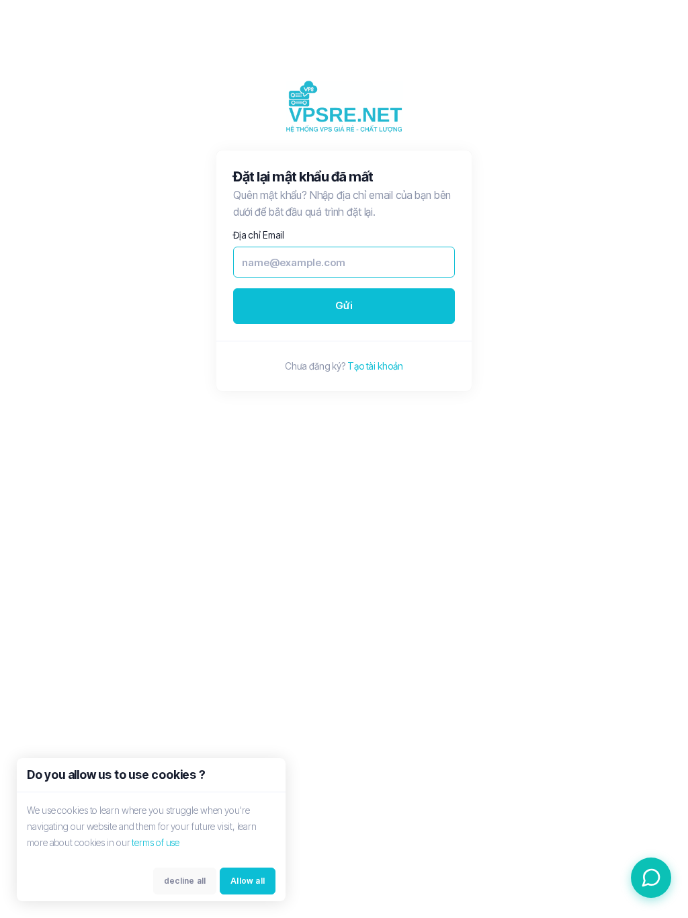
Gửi (344, 305)
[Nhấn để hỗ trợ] (651, 878)
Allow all (247, 881)
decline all (185, 881)
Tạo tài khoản (375, 366)
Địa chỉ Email (258, 235)
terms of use (155, 842)
